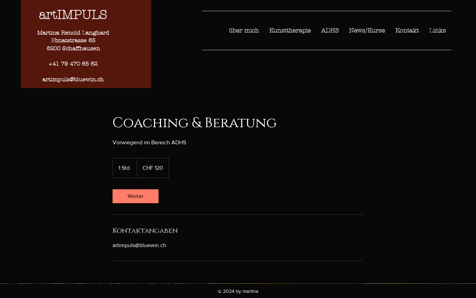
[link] (136, 196)
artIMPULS (73, 14)
